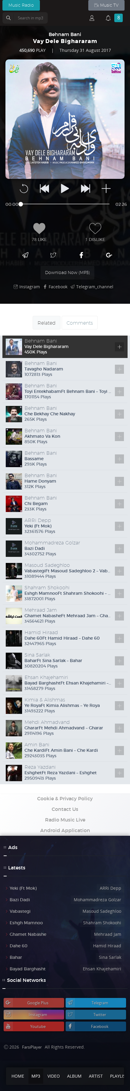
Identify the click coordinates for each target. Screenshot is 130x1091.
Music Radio (21, 5)
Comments (80, 323)
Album (74, 1076)
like (39, 239)
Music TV (109, 5)
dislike (95, 239)
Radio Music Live (65, 820)
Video (53, 1076)
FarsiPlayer (32, 1047)
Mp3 (35, 1076)
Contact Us (65, 809)
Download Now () (67, 272)
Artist (96, 1076)
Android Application (65, 830)
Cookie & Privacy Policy (65, 798)
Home (17, 1076)
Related (46, 323)
